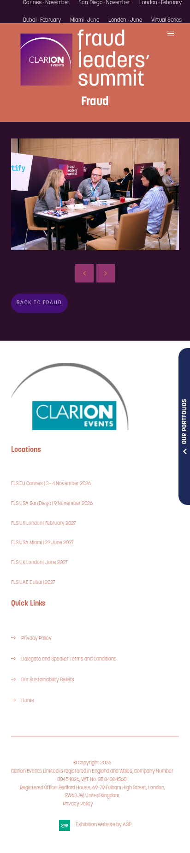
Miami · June (84, 20)
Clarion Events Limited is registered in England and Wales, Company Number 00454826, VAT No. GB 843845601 (92, 775)
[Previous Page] (84, 273)
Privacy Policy (36, 638)
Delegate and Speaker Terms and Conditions (69, 659)
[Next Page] (105, 273)
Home (27, 700)
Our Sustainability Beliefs (47, 680)
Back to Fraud (39, 303)
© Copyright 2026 (92, 763)
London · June (125, 20)
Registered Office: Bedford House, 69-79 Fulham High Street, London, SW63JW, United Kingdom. (92, 792)
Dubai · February (42, 20)
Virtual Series (166, 20)
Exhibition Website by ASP (103, 825)
